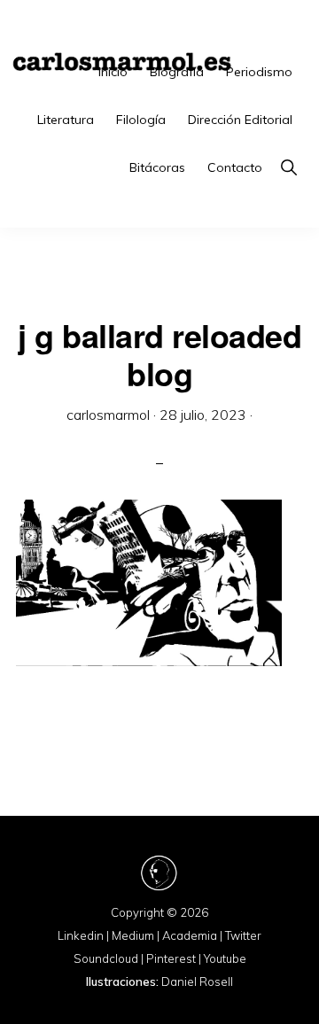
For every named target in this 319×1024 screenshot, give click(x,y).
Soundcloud (106, 958)
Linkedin (81, 935)
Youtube (225, 958)
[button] (288, 167)
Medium (133, 935)
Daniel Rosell (197, 981)
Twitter (243, 935)
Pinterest (171, 958)
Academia (189, 935)
